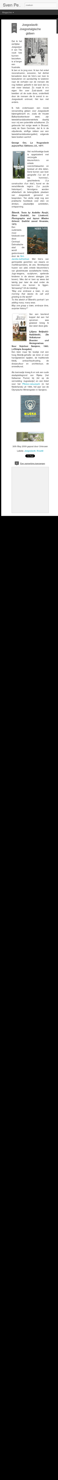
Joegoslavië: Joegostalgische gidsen (30, 28)
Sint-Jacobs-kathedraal (20, 258)
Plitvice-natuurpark (31, 383)
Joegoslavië (30, 450)
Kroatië (40, 450)
